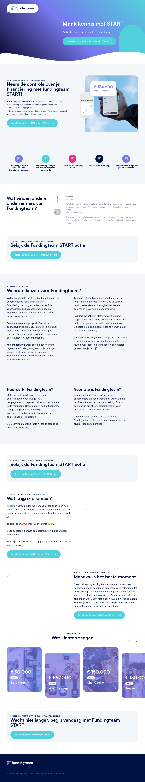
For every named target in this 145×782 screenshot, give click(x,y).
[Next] (135, 641)
